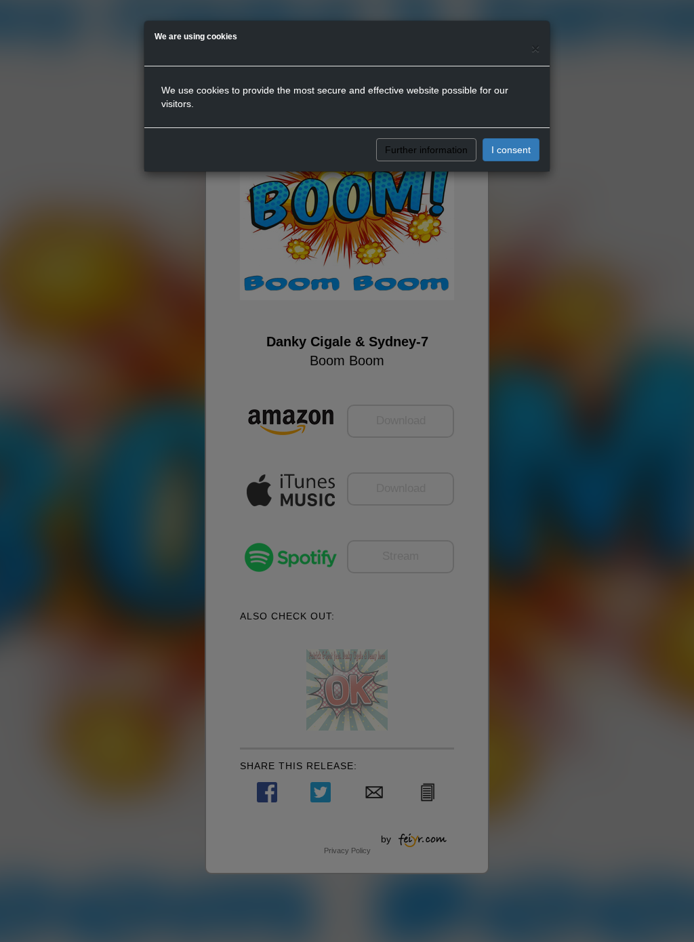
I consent (511, 149)
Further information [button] (426, 149)
